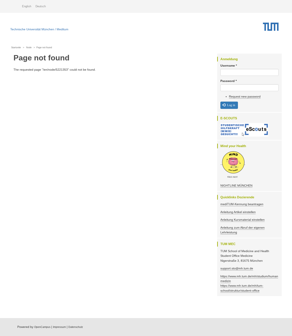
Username (228, 65)
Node (29, 47)
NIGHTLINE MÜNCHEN (236, 185)
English (26, 6)
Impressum (59, 327)
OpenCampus (42, 327)
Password (228, 81)
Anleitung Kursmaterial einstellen (242, 219)
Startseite (16, 47)
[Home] (272, 27)
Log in (230, 105)
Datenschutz (75, 327)
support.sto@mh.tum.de (236, 268)
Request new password (245, 96)
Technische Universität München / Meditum (39, 28)
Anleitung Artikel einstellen (238, 212)
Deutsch (40, 6)
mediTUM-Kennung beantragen (241, 204)
